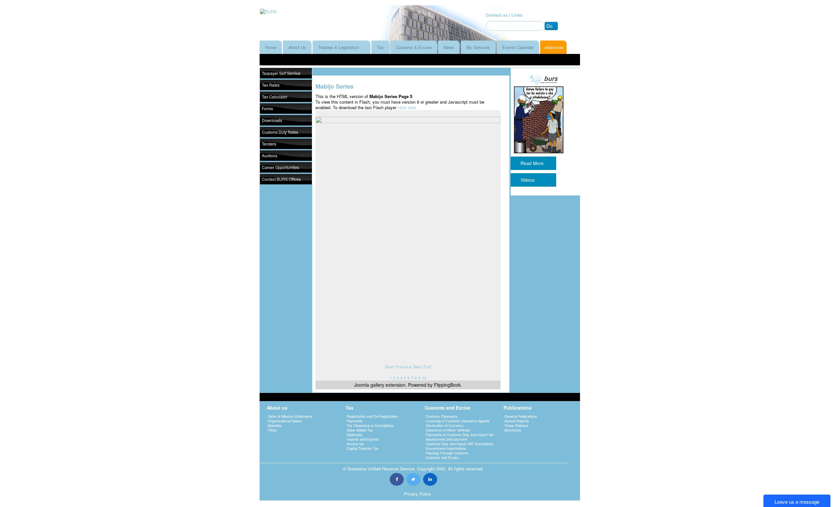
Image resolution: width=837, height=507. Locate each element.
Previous (403, 366)
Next (417, 366)
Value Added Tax (360, 429)
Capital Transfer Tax (363, 448)
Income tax (355, 443)
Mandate (275, 425)
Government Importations (446, 448)
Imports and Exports (363, 439)
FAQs (272, 429)
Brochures (512, 429)
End (427, 366)
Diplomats (354, 434)
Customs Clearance (441, 416)
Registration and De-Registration (372, 416)
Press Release (516, 425)
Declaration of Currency (445, 425)
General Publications (520, 416)
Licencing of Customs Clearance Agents (457, 420)
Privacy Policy (417, 494)
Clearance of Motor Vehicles (448, 429)
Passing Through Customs (447, 452)
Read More (533, 163)
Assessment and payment (446, 439)
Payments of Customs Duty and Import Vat (459, 434)
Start (389, 366)
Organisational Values (285, 420)
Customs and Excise (442, 457)
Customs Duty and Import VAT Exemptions (459, 443)
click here (407, 107)
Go (549, 26)
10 (424, 378)
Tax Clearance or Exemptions (370, 425)
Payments (355, 420)
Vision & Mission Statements (290, 416)
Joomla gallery (369, 384)
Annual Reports (516, 420)
